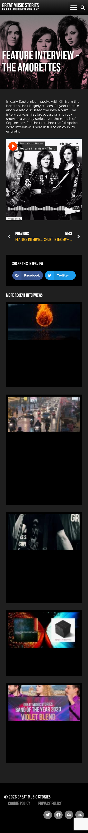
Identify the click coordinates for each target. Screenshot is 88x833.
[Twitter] (47, 815)
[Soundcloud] (79, 815)
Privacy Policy (50, 803)
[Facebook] (58, 815)
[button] (73, 7)
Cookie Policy (19, 803)
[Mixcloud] (69, 815)
